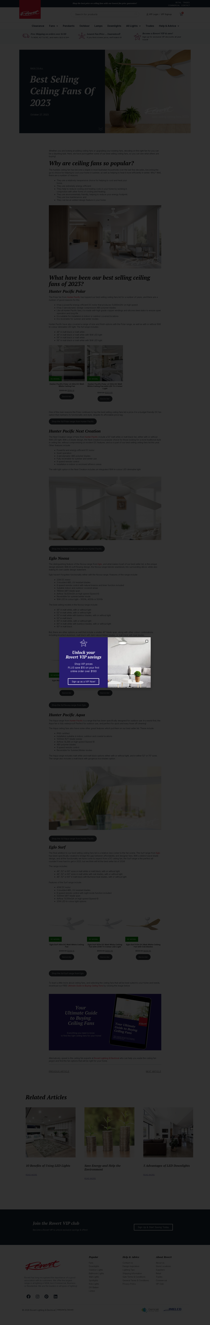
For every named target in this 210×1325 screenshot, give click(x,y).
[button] (147, 641)
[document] (105, 662)
